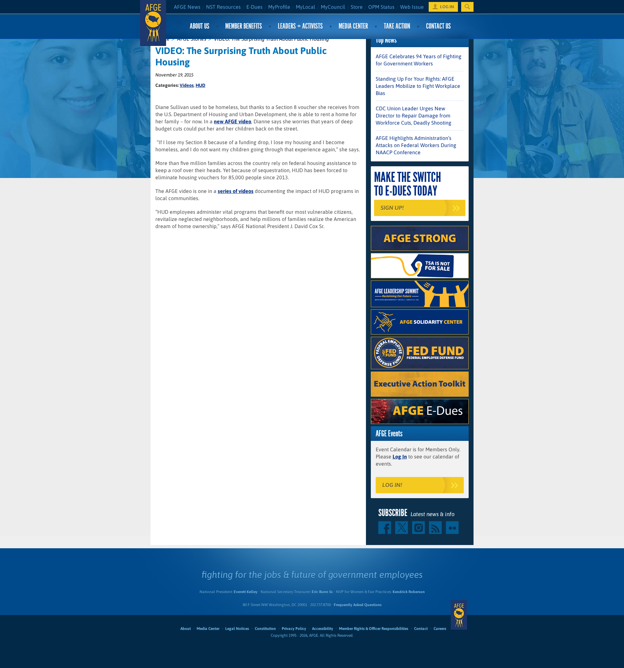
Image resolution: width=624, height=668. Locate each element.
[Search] (467, 7)
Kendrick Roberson (409, 592)
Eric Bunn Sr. (322, 592)
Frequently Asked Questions (358, 605)
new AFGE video (232, 121)
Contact (421, 628)
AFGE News (187, 7)
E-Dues (254, 7)
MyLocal (305, 7)
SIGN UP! (392, 207)
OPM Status (381, 7)
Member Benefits (243, 26)
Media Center (353, 26)
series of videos (236, 191)
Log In (400, 456)
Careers (440, 628)
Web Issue (412, 7)
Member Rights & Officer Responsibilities (373, 628)
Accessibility (322, 628)
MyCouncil (333, 7)
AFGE (459, 615)
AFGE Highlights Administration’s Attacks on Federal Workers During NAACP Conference (416, 145)
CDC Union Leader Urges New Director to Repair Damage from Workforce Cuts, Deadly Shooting (413, 115)
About (185, 628)
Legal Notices (237, 628)
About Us (199, 26)
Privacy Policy (294, 628)
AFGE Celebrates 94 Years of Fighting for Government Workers (419, 59)
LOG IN (447, 6)
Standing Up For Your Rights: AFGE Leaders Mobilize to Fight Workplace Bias (418, 86)
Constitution (265, 628)
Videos (187, 85)
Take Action (397, 26)
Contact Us (438, 26)
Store (357, 7)
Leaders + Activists (300, 26)
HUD (200, 85)
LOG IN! (392, 485)
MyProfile (279, 7)
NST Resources (223, 7)
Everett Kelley (245, 592)
